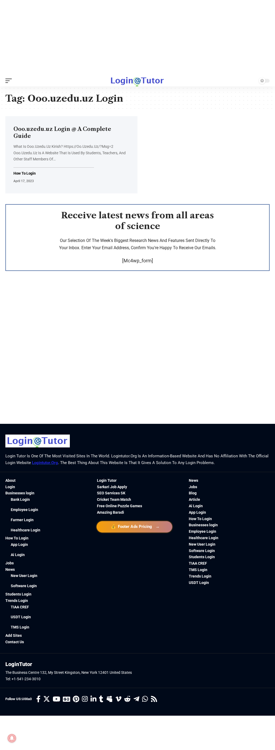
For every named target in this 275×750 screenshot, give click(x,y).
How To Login (24, 173)
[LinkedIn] (93, 699)
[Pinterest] (76, 699)
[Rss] (154, 699)
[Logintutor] (137, 80)
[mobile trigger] (10, 81)
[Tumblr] (101, 699)
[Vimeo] (118, 699)
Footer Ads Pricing (134, 526)
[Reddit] (127, 699)
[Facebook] (38, 699)
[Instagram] (85, 699)
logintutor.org (45, 462)
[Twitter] (46, 699)
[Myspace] (109, 699)
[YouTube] (56, 699)
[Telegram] (136, 699)
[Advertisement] (137, 37)
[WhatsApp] (145, 699)
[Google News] (66, 699)
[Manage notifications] (12, 738)
